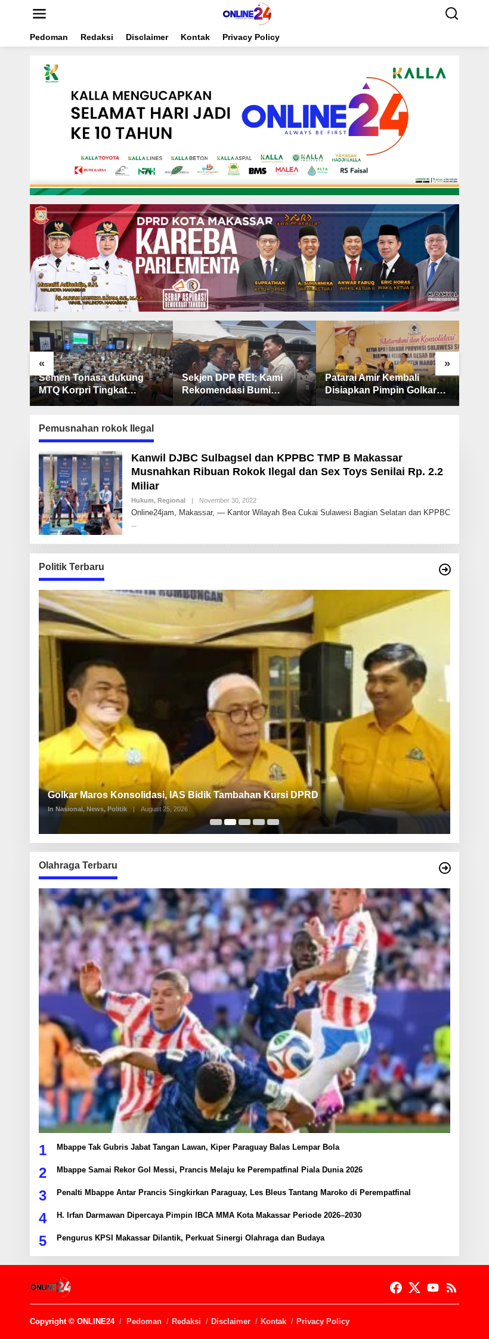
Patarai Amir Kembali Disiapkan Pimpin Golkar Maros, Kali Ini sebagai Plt (383, 385)
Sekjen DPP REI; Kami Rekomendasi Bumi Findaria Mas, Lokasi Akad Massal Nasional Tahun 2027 (241, 385)
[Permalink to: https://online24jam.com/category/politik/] (445, 569)
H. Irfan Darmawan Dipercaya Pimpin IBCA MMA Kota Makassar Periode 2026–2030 (209, 1215)
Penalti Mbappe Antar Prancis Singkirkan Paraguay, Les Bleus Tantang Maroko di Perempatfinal (234, 1192)
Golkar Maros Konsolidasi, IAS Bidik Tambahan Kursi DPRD (183, 795)
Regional (171, 500)
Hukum (142, 500)
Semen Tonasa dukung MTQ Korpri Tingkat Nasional (91, 385)
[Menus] (39, 13)
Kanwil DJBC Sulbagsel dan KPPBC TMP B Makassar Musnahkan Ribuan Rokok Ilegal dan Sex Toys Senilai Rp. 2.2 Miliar (287, 472)
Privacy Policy (322, 1321)
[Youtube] (433, 1288)
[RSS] (451, 1288)
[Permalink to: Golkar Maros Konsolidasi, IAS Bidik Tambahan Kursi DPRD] (244, 712)
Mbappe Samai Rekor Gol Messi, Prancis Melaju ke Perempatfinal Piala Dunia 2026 (210, 1169)
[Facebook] (396, 1288)
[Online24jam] (247, 13)
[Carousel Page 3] (244, 822)
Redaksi (186, 1321)
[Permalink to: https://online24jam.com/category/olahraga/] (445, 868)
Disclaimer (230, 1321)
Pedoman (144, 1321)
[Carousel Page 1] (216, 822)
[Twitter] (414, 1288)
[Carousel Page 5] (273, 822)
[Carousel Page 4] (259, 822)
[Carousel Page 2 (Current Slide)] (230, 822)
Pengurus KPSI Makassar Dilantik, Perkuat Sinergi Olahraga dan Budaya (190, 1237)
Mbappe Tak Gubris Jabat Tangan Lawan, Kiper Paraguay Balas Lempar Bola (198, 1147)
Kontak (273, 1321)
